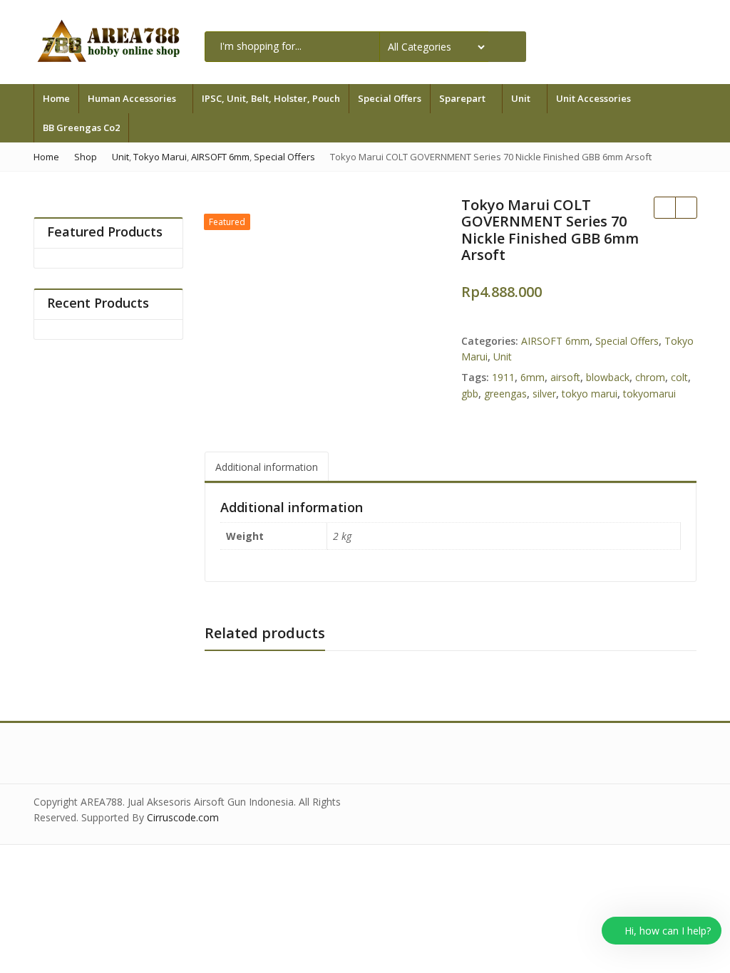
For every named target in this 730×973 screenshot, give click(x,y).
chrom (650, 377)
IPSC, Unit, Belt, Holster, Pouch (271, 98)
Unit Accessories (594, 98)
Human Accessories (133, 98)
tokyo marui (589, 393)
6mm (532, 377)
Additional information (266, 467)
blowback (607, 377)
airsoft (565, 377)
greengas (505, 393)
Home (56, 98)
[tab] (267, 467)
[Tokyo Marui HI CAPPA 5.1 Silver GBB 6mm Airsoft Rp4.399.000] (664, 207)
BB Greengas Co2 (81, 127)
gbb (469, 393)
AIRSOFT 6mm (555, 341)
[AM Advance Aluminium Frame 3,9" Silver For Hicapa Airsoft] (685, 207)
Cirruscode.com (183, 817)
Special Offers (389, 98)
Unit (522, 98)
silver (544, 393)
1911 (503, 377)
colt (679, 377)
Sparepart (463, 98)
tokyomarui (649, 393)
